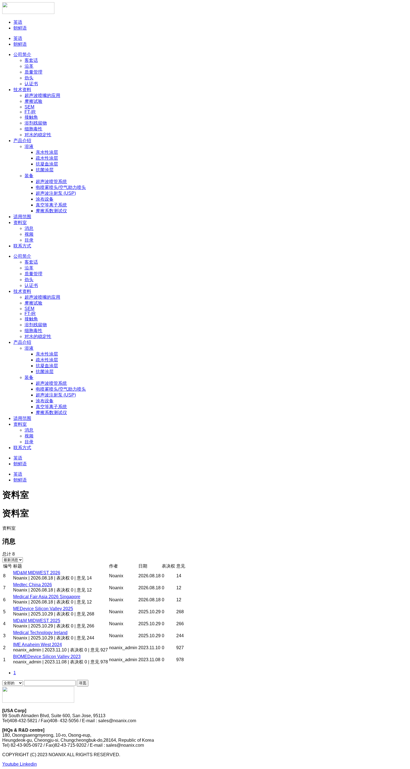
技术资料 (22, 89)
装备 (29, 175)
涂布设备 (45, 199)
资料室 (20, 222)
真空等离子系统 (51, 205)
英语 (17, 22)
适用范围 (22, 216)
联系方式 (22, 246)
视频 (29, 234)
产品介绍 (22, 140)
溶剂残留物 (36, 123)
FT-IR (30, 111)
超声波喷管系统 (51, 181)
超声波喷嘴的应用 (42, 95)
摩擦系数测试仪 (51, 210)
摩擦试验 (33, 101)
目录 (29, 240)
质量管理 (33, 72)
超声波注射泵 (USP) (56, 193)
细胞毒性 (33, 128)
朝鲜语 (20, 28)
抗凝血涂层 (47, 164)
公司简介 (22, 54)
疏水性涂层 (47, 158)
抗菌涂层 (45, 169)
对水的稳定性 (38, 134)
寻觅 (82, 683)
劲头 (29, 78)
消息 (29, 228)
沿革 (29, 66)
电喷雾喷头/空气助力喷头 (61, 187)
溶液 (29, 146)
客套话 (31, 60)
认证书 (31, 83)
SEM (29, 106)
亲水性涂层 (47, 152)
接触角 (31, 117)
